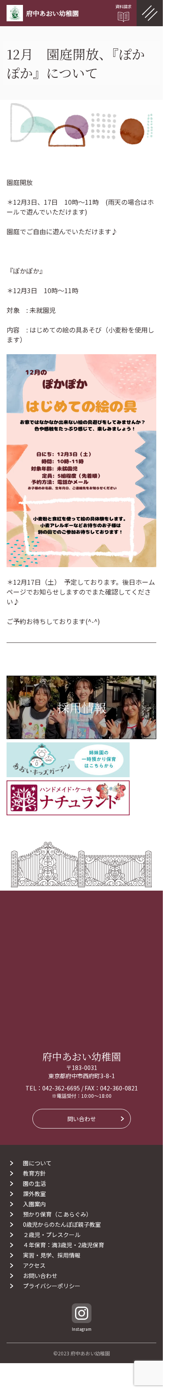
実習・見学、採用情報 (51, 1255)
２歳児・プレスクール (51, 1234)
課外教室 (34, 1194)
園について (37, 1163)
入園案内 (34, 1204)
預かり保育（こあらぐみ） (57, 1214)
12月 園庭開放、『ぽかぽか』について (76, 63)
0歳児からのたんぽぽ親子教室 (62, 1224)
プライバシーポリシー (51, 1286)
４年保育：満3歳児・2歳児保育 (66, 1245)
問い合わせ (81, 1119)
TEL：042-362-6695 (52, 1088)
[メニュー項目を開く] (150, 13)
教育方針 (34, 1173)
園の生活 (34, 1183)
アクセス (34, 1265)
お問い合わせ (40, 1275)
